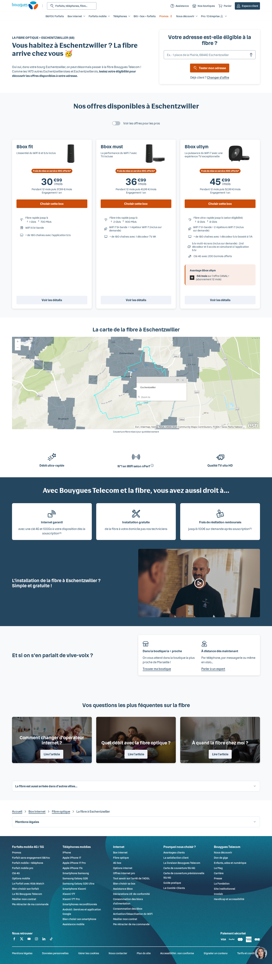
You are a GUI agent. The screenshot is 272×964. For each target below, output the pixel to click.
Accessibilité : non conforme (177, 953)
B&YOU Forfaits (55, 16)
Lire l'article (52, 754)
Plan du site (144, 953)
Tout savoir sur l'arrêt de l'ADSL (131, 878)
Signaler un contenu (216, 953)
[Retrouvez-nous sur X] (21, 939)
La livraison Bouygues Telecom (181, 862)
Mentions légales (22, 953)
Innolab (218, 893)
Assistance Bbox (123, 888)
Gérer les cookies (88, 953)
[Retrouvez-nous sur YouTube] (29, 939)
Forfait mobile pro (22, 868)
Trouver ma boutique (157, 668)
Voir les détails (52, 300)
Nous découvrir (223, 852)
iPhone (67, 852)
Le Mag (218, 868)
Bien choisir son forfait (25, 888)
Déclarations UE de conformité (131, 893)
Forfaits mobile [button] (98, 16)
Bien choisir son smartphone (79, 919)
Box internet (37, 811)
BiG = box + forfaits (145, 16)
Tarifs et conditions (248, 953)
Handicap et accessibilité (229, 899)
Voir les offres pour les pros (141, 123)
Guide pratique (172, 882)
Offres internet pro (124, 873)
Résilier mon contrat (24, 899)
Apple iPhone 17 (72, 857)
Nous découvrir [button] (185, 16)
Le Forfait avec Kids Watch (28, 883)
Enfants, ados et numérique (230, 862)
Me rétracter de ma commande (30, 904)
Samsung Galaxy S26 (75, 878)
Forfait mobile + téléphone (27, 862)
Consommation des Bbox (127, 908)
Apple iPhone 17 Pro (74, 862)
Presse (218, 878)
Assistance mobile (73, 924)
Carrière (219, 873)
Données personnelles (55, 953)
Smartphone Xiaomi (74, 888)
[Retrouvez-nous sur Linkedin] (44, 939)
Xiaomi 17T (69, 893)
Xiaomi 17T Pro (71, 899)
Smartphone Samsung (76, 873)
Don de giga (221, 857)
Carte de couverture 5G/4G (179, 868)
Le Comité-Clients (174, 888)
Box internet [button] (75, 16)
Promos (163, 16)
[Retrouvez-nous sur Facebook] (14, 939)
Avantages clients (174, 852)
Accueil (17, 811)
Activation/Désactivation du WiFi (133, 913)
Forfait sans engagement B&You (31, 857)
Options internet (122, 868)
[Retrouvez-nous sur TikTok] (51, 939)
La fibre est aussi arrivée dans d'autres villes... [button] (46, 786)
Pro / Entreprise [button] (210, 16)
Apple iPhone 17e (73, 868)
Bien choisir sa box (124, 883)
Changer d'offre (218, 77)
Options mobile (21, 878)
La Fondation (221, 883)
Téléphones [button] (120, 16)
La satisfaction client (176, 857)
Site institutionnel (224, 888)
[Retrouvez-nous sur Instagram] (36, 939)
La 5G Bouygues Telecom (27, 893)
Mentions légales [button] (27, 822)
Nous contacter (118, 953)
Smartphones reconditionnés (80, 904)
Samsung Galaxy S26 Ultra (78, 883)
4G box (117, 862)
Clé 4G (16, 873)
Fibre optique (61, 811)
